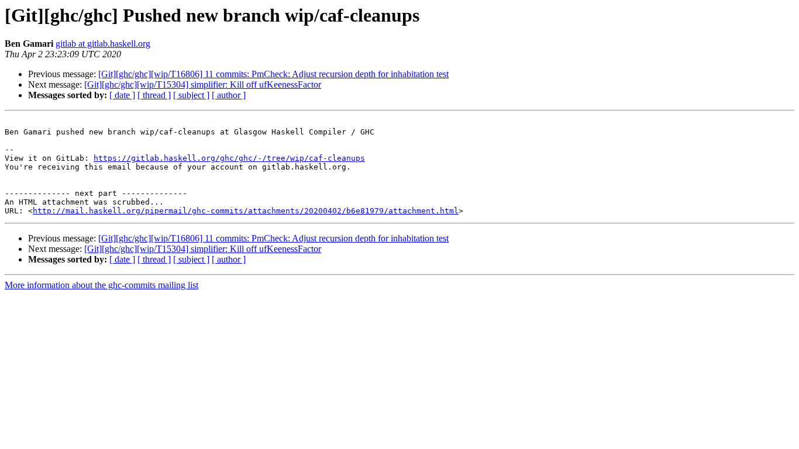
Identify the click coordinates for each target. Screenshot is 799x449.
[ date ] (122, 95)
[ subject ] (191, 95)
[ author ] (229, 95)
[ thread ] (154, 95)
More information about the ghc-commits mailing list (101, 285)
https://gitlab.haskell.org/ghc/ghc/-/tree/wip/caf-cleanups (229, 158)
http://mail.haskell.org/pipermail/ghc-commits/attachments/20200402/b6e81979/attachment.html (246, 210)
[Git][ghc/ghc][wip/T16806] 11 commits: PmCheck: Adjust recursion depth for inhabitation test (273, 74)
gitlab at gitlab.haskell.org (103, 44)
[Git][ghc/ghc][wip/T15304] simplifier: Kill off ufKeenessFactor (202, 84)
